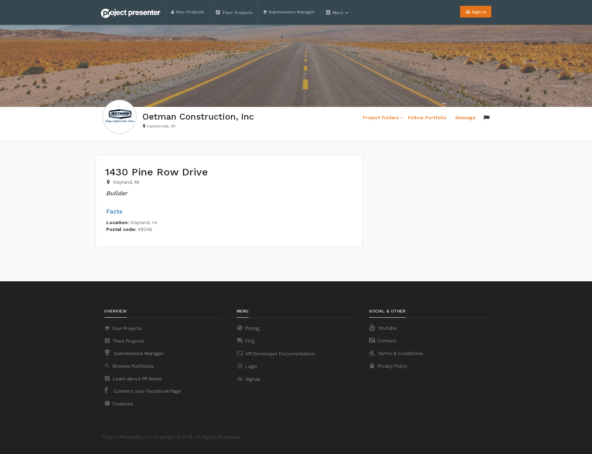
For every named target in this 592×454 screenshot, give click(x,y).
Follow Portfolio (427, 117)
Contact (382, 340)
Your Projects (189, 12)
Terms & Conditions (396, 353)
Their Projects (234, 12)
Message (465, 117)
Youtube (387, 328)
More (335, 12)
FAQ (246, 341)
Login (247, 366)
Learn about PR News (133, 378)
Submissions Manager (291, 12)
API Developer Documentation (276, 353)
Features (118, 403)
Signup (248, 379)
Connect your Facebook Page (146, 391)
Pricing (248, 328)
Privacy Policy (388, 366)
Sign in (475, 11)
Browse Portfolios (129, 366)
